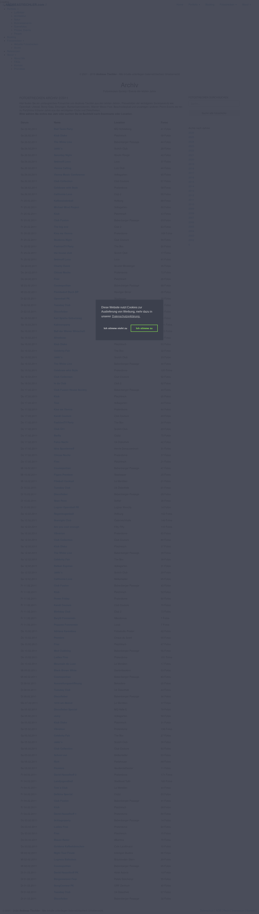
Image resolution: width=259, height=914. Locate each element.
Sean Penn (60, 500)
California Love (63, 194)
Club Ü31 (59, 429)
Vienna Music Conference (69, 174)
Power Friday (62, 598)
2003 (191, 235)
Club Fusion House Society (70, 390)
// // (25, 4)
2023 (191, 146)
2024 (191, 141)
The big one (61, 226)
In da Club (60, 383)
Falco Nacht (61, 442)
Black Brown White (65, 670)
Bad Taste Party (63, 129)
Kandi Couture (62, 416)
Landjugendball (63, 781)
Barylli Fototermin (64, 618)
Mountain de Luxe (65, 663)
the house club (63, 253)
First (56, 279)
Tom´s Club (61, 787)
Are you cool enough (66, 526)
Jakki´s (58, 148)
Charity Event (62, 266)
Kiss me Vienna (63, 233)
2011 (191, 199)
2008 (191, 213)
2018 (191, 168)
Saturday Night (63, 155)
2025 (191, 137)
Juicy (57, 716)
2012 (191, 195)
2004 (191, 231)
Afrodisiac (60, 337)
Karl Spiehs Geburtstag (68, 318)
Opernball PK (62, 298)
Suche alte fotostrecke (214, 113)
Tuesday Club (62, 305)
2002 (191, 240)
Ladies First (61, 657)
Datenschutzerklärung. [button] (126, 316)
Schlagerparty (62, 820)
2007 (191, 217)
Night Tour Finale (64, 853)
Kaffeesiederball (63, 200)
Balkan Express (63, 566)
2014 (191, 186)
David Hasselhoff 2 (65, 774)
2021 (191, 155)
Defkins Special (63, 794)
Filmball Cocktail (64, 481)
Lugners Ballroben (65, 859)
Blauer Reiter (61, 840)
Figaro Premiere (63, 474)
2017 (191, 173)
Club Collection (63, 181)
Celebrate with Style (66, 187)
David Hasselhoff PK (66, 872)
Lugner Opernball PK (66, 507)
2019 (191, 164)
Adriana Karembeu (65, 631)
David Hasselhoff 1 (65, 813)
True (56, 403)
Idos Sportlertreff (64, 448)
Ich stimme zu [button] (144, 328)
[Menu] (256, 2)
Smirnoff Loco (62, 161)
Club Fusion (61, 220)
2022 (191, 150)
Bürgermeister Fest (65, 879)
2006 (191, 222)
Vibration (59, 533)
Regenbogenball (64, 513)
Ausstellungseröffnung (68, 683)
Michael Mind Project (66, 207)
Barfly (57, 435)
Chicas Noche (62, 272)
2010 (191, 204)
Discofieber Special (65, 709)
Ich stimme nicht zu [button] (115, 328)
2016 (191, 177)
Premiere (59, 637)
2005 (191, 226)
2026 (191, 132)
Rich (56, 761)
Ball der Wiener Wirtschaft (69, 331)
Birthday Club (62, 611)
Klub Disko (60, 135)
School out (60, 755)
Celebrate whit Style (66, 370)
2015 (191, 182)
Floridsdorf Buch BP (66, 292)
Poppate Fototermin (66, 624)
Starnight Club (62, 520)
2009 (191, 208)
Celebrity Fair (62, 350)
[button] (15, 40)
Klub (57, 213)
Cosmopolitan (62, 285)
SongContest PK (64, 885)
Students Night (63, 240)
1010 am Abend (63, 703)
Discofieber (61, 311)
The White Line (63, 142)
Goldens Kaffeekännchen (69, 846)
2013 (191, 190)
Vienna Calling (62, 168)
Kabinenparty (62, 324)
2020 (191, 159)
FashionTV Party (64, 246)
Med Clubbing (62, 650)
